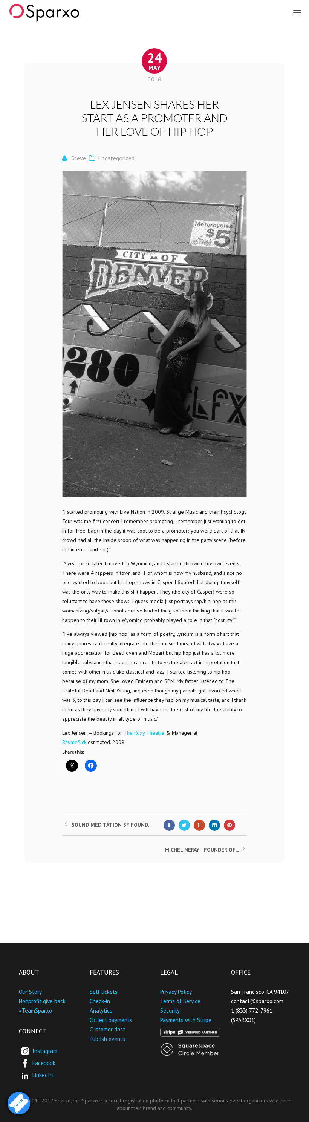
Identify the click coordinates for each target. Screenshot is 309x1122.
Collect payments (111, 1020)
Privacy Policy (176, 991)
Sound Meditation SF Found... (111, 824)
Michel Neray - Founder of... (202, 849)
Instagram (44, 1050)
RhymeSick (74, 742)
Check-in (100, 1001)
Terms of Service (180, 1001)
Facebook (43, 1063)
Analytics (101, 1010)
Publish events (107, 1038)
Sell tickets (104, 991)
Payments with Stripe (185, 1020)
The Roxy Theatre (144, 732)
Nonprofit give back (42, 1001)
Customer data (107, 1029)
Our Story (30, 991)
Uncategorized (116, 158)
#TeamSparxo (35, 1010)
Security (170, 1010)
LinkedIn (42, 1075)
